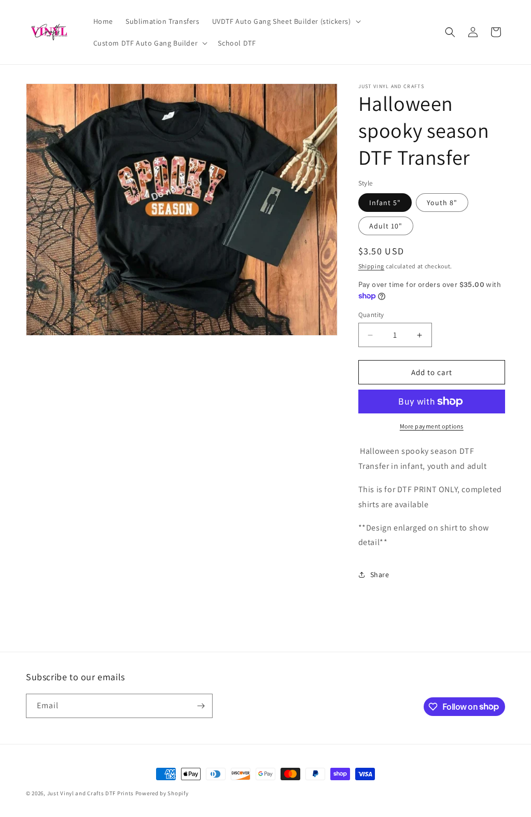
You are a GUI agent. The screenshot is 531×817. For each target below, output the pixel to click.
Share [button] (379, 574)
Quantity (371, 314)
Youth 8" (442, 202)
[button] (285, 21)
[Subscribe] (200, 706)
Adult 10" (385, 226)
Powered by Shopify (162, 793)
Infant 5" (385, 202)
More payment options (432, 426)
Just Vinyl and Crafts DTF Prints (90, 793)
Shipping (371, 266)
